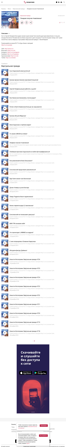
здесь (28, 443)
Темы (13, 427)
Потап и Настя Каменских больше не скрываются (26, 107)
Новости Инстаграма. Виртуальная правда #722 (25, 295)
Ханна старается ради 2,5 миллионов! (21, 205)
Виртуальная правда (19, 8)
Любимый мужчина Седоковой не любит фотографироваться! (30, 152)
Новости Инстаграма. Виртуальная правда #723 (25, 286)
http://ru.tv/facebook (13, 54)
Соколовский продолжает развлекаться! (23, 170)
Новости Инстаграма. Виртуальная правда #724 (25, 277)
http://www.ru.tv (9, 48)
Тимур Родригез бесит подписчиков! (21, 196)
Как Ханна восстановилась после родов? (23, 98)
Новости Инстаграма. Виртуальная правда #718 (25, 331)
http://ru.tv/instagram (13, 52)
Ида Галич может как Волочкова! (20, 178)
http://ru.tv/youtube (6, 45)
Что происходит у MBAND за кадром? (21, 232)
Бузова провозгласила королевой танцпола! (24, 80)
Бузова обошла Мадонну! (18, 116)
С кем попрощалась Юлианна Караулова (23, 241)
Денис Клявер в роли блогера (19, 187)
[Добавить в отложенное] (26, 22)
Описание (4, 33)
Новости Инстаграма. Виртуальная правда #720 (25, 313)
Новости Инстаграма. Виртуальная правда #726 (25, 259)
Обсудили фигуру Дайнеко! (18, 250)
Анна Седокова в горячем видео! (20, 125)
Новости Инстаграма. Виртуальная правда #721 (25, 304)
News (9, 8)
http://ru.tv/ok (14, 56)
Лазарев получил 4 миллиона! (19, 143)
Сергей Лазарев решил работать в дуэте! (23, 89)
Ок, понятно (43, 435)
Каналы (3, 8)
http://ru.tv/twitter (11, 57)
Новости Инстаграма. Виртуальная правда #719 (25, 322)
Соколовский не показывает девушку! (22, 214)
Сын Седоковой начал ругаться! (20, 71)
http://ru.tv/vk (11, 50)
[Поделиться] (31, 22)
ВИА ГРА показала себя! (17, 223)
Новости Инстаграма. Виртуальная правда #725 (25, 268)
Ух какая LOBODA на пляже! (18, 134)
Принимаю (44, 425)
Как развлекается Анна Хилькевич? (21, 161)
